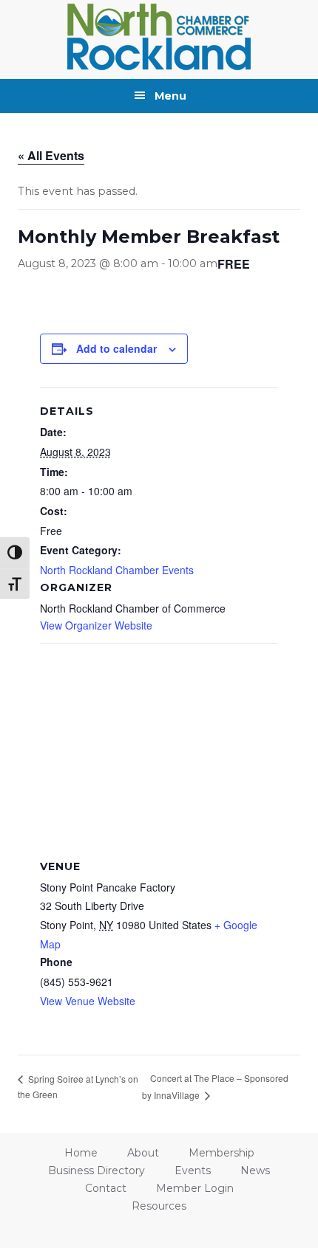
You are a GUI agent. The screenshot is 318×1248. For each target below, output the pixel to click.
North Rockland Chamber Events (117, 569)
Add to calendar (116, 348)
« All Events (51, 155)
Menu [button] (170, 96)
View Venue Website (87, 1000)
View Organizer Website (96, 625)
